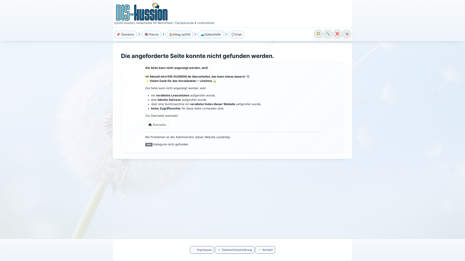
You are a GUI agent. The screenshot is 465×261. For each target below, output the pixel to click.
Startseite (159, 125)
